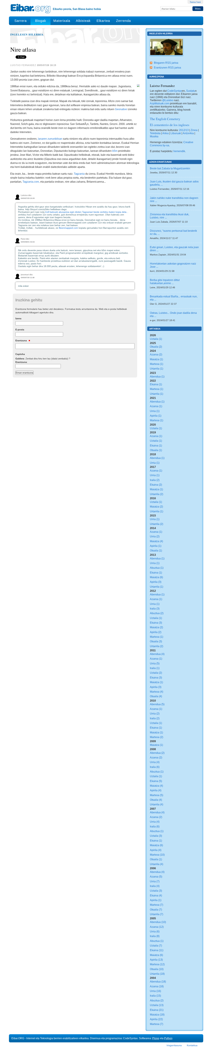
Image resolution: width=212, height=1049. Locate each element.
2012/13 (184, 130)
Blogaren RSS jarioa (166, 62)
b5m (114, 150)
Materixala (61, 21)
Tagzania (79, 173)
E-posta (19, 329)
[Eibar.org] (30, 8)
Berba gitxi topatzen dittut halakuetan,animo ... (165, 281)
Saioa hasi (195, 2)
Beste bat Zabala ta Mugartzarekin (170, 168)
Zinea (194, 130)
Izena (18, 318)
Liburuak (176, 133)
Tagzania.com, (31, 181)
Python (168, 1038)
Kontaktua (192, 1045)
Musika (154, 136)
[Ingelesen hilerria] (166, 46)
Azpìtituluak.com (159, 103)
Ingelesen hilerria (27, 34)
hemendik (179, 151)
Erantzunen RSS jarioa (167, 67)
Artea (165, 133)
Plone (155, 1038)
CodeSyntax (174, 90)
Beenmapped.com (68, 228)
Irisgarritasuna (174, 1045)
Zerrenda (123, 21)
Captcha (20, 354)
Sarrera (20, 21)
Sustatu (190, 90)
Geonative (121, 109)
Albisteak (83, 21)
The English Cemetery (165, 119)
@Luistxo (167, 100)
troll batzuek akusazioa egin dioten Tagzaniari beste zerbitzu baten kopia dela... (86, 212)
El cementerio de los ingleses (169, 125)
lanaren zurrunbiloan (50, 138)
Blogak (40, 21)
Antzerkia (188, 133)
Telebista (155, 133)
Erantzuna (21, 340)
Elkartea (103, 21)
